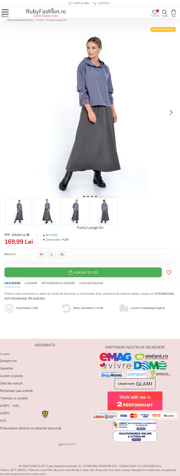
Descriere (12, 283)
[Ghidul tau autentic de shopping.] (136, 374)
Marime (8, 254)
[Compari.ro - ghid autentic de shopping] (22, 450)
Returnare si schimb (58, 283)
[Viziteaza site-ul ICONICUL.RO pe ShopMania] (111, 374)
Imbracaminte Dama (20, 20)
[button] (8, 112)
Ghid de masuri (91, 283)
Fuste (39, 20)
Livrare (31, 283)
